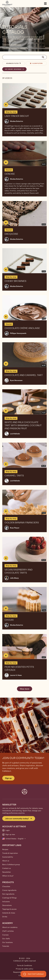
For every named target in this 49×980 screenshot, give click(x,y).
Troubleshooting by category (15, 48)
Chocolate (6, 886)
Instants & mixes (8, 913)
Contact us (6, 868)
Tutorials (5, 946)
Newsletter (6, 872)
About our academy (9, 927)
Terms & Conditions (24, 965)
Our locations (7, 942)
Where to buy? (7, 876)
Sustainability (7, 857)
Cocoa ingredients (9, 890)
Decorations (7, 905)
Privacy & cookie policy (24, 969)
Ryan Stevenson (16, 380)
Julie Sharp (14, 578)
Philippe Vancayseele (18, 333)
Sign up (8, 778)
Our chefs (6, 939)
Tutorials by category (11, 44)
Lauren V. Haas (16, 675)
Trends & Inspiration (10, 853)
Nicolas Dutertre (16, 121)
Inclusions (6, 902)
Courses (5, 935)
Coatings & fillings (9, 898)
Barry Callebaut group (11, 864)
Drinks (4, 917)
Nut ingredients (8, 894)
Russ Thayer (14, 528)
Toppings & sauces (9, 909)
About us (5, 861)
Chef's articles (8, 931)
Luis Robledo (15, 434)
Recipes (5, 849)
